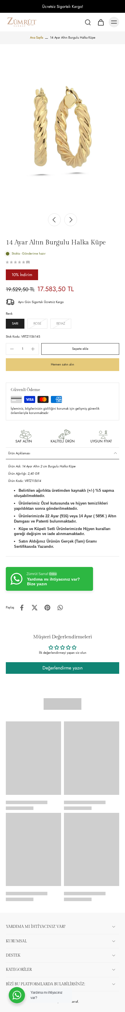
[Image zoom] (62, 127)
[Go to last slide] (54, 219)
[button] (80, 348)
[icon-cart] (100, 22)
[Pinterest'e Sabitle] (47, 607)
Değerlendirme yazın (62, 668)
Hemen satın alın (62, 364)
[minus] (12, 349)
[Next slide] (70, 219)
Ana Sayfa (36, 37)
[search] (87, 22)
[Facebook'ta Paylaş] (21, 607)
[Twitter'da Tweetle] (34, 607)
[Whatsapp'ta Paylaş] (60, 607)
